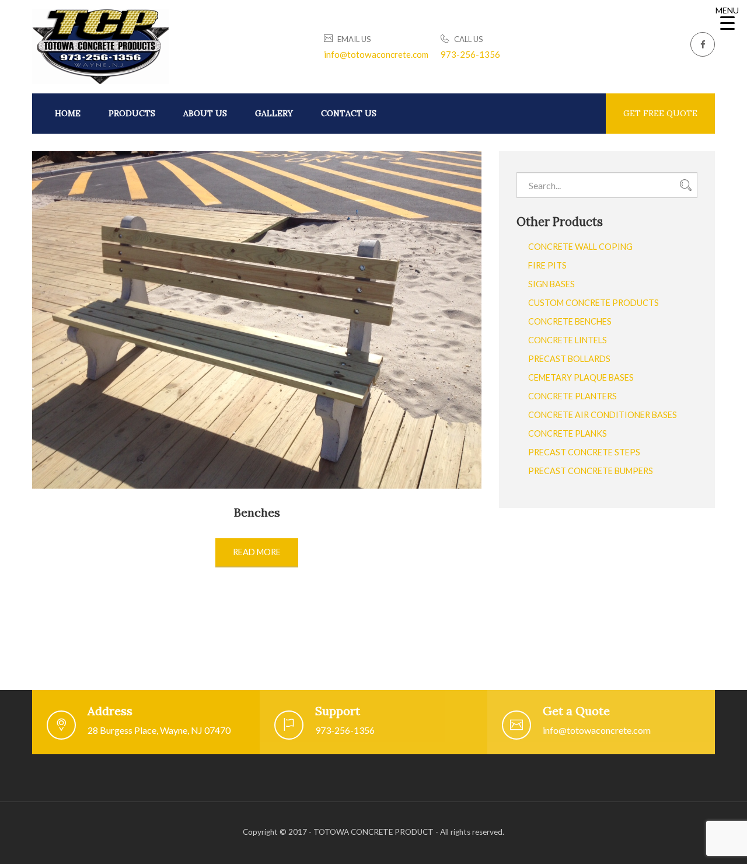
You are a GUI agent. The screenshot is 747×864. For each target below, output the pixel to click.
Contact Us (348, 113)
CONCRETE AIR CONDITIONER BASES (602, 415)
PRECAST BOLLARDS (569, 359)
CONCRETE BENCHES (570, 321)
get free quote (660, 113)
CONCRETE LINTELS (567, 340)
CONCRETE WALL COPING (580, 247)
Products (132, 113)
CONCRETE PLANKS (567, 433)
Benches (257, 512)
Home (68, 113)
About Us (205, 113)
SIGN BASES (551, 284)
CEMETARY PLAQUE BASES (581, 377)
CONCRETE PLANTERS (572, 396)
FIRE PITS (547, 265)
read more (257, 552)
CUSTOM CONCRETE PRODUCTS (593, 303)
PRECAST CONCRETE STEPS (584, 452)
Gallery (274, 113)
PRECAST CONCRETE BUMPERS (590, 471)
